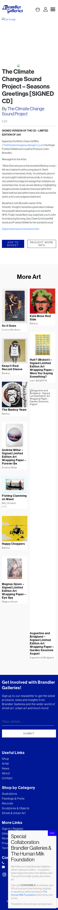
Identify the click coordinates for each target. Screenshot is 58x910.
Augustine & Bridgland (42, 657)
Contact (7, 778)
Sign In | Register (13, 829)
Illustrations (9, 794)
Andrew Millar (9, 467)
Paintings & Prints (13, 798)
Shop (5, 759)
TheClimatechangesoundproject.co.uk (23, 145)
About (6, 773)
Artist (5, 763)
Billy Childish (9, 503)
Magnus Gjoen (10, 601)
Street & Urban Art (14, 813)
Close (52, 833)
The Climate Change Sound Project (23, 111)
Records (7, 803)
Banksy (34, 323)
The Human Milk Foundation (29, 893)
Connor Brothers (11, 329)
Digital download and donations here (20, 228)
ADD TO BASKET (13, 244)
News (5, 768)
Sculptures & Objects (15, 808)
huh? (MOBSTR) (38, 380)
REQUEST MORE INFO (41, 244)
